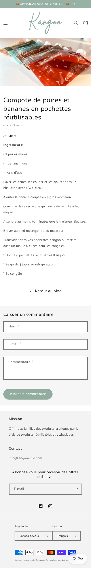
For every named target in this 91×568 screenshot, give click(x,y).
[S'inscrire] (77, 489)
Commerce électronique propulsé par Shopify (56, 560)
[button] (5, 23)
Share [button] (12, 136)
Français (62, 536)
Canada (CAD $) (29, 536)
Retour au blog (48, 291)
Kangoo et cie (29, 560)
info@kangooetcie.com (25, 458)
